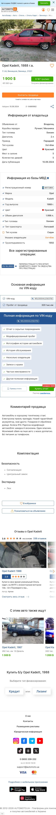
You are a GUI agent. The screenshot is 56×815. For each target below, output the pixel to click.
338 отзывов (39, 538)
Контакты (28, 721)
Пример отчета (15, 389)
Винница (43, 15)
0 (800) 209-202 (28, 759)
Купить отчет (44, 388)
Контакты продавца (28, 95)
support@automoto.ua (28, 767)
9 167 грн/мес (42, 79)
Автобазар (6, 15)
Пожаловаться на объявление (29, 511)
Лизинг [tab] (41, 691)
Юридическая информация (28, 731)
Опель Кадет (32, 15)
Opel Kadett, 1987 (12, 647)
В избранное (29, 503)
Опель (21, 15)
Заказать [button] (44, 3)
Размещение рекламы (28, 726)
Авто (15, 15)
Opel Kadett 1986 (11, 571)
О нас (28, 716)
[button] (53, 9)
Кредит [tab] (14, 691)
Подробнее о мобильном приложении (28, 782)
